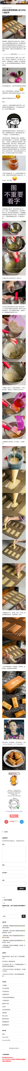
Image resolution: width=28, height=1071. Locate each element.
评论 (3, 844)
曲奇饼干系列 (5, 1003)
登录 (3, 1034)
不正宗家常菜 (5, 988)
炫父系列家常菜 (6, 1009)
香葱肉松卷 (12, 961)
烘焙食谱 (6, 831)
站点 (3, 880)
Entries (5, 1037)
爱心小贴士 (5, 1015)
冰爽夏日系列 (5, 994)
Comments (6, 1040)
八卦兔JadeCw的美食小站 (13, 2)
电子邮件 (4, 872)
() (15, 816)
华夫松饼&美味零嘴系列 (8, 997)
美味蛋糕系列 (5, 1025)
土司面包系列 (5, 1000)
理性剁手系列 (5, 1019)
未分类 (4, 1006)
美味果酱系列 (5, 1022)
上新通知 (4, 985)
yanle (10, 7)
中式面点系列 (5, 991)
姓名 (3, 865)
